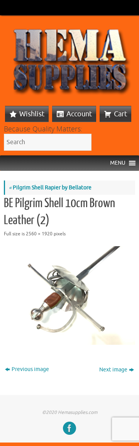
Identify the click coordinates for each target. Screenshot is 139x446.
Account (79, 114)
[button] (117, 163)
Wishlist (31, 114)
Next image (113, 369)
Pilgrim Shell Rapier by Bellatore (50, 187)
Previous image (30, 369)
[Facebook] (69, 428)
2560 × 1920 (39, 234)
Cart (120, 114)
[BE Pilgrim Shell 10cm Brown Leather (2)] (69, 295)
